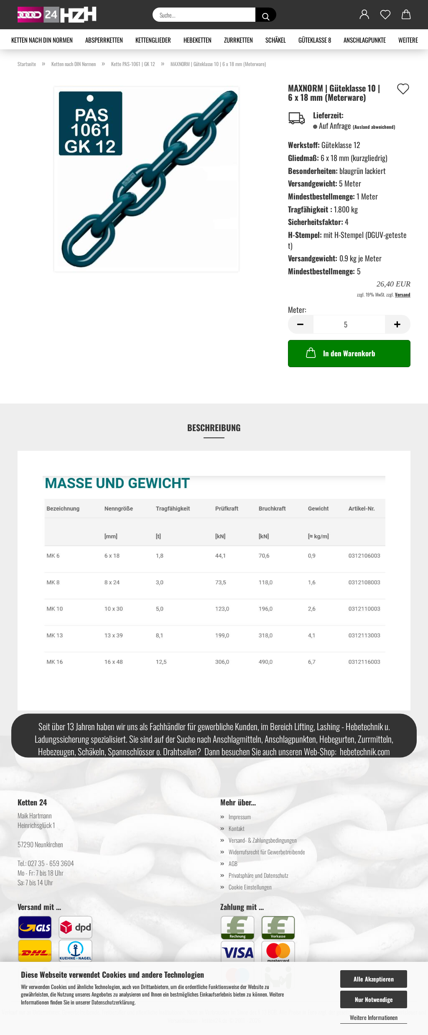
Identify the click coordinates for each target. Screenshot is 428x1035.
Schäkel (275, 39)
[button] (364, 14)
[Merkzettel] (385, 14)
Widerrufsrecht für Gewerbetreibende (267, 851)
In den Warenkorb (349, 353)
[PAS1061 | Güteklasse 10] (147, 178)
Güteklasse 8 (314, 39)
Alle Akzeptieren (374, 978)
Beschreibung (214, 427)
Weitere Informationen (373, 1017)
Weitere (408, 39)
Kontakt (237, 828)
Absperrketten (104, 39)
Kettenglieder (153, 39)
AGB (233, 863)
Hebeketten (197, 39)
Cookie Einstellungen (250, 886)
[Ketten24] (60, 14)
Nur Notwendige (374, 999)
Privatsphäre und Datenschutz (258, 875)
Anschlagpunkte (365, 39)
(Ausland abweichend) (374, 126)
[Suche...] (265, 15)
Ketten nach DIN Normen (42, 39)
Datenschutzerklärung (113, 1002)
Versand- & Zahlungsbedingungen (263, 840)
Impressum (240, 816)
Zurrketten (238, 39)
